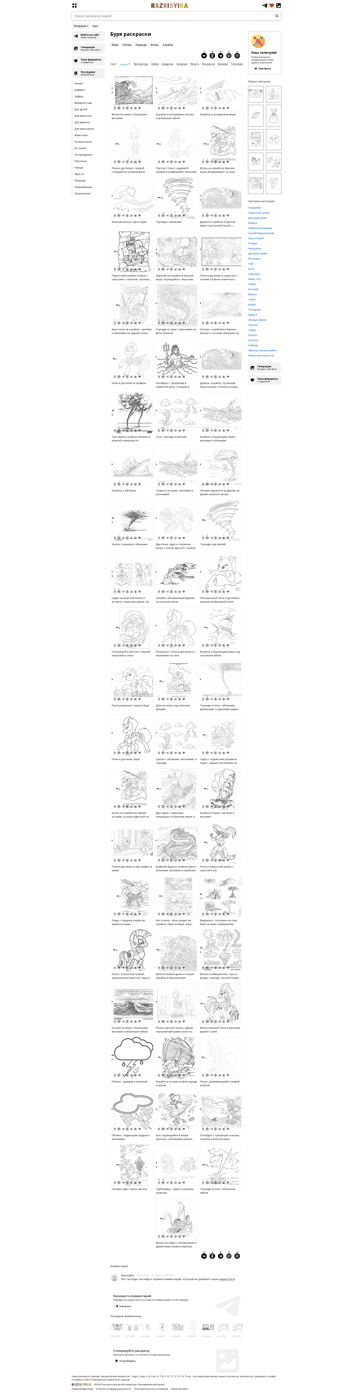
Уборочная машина (260, 228)
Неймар (253, 345)
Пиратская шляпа (259, 212)
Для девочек (82, 122)
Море (115, 44)
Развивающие (83, 187)
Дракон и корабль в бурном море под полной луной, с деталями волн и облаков (217, 225)
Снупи (252, 299)
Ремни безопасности (261, 355)
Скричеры (254, 274)
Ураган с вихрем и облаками (130, 544)
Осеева (252, 243)
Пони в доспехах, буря (126, 759)
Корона (252, 325)
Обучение (80, 161)
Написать (125, 1306)
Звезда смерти (257, 319)
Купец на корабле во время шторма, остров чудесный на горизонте (130, 816)
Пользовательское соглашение (151, 1388)
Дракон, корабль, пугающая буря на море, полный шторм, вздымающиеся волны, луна (219, 386)
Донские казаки (257, 253)
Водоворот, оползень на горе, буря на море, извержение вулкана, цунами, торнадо (219, 924)
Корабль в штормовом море (218, 114)
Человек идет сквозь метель (129, 1189)
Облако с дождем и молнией (129, 1081)
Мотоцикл (254, 258)
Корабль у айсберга (124, 490)
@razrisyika (143, 1275)
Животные (81, 135)
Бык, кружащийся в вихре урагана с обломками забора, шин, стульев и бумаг (174, 1139)
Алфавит (79, 89)
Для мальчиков (84, 128)
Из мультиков (83, 141)
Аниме (78, 83)
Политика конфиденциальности (113, 1388)
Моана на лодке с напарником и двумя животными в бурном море (176, 1246)
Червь (252, 330)
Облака (127, 44)
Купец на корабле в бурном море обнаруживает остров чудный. (217, 171)
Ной (250, 263)
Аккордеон (254, 248)
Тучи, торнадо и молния (171, 436)
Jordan (252, 304)
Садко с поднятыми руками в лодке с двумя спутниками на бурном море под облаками (218, 762)
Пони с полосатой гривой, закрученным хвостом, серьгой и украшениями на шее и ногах (131, 977)
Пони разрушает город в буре (130, 705)
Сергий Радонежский (261, 233)
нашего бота (227, 1279)
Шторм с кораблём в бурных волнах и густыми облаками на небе (219, 333)
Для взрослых (83, 115)
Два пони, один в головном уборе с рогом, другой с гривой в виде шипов (175, 548)
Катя (251, 268)
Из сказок (80, 148)
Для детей (80, 109)
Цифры (78, 96)
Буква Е (252, 314)
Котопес (253, 340)
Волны (155, 44)
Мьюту (252, 294)
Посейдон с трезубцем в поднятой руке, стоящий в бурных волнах (172, 386)
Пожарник (254, 309)
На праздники (83, 154)
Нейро (252, 284)
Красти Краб (256, 238)
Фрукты (79, 174)
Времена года (83, 102)
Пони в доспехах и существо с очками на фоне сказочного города (218, 279)
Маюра (252, 223)
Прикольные (82, 193)
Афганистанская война (262, 350)
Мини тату (254, 279)
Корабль (168, 44)
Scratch (252, 335)
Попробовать (127, 1361)
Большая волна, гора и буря (129, 221)
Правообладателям (82, 1388)
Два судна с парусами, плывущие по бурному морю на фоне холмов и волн (176, 816)
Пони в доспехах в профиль (129, 383)
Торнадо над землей (213, 544)
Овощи (78, 167)
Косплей (253, 289)
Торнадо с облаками (168, 221)
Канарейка (254, 207)
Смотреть (264, 68)
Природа (80, 180)
